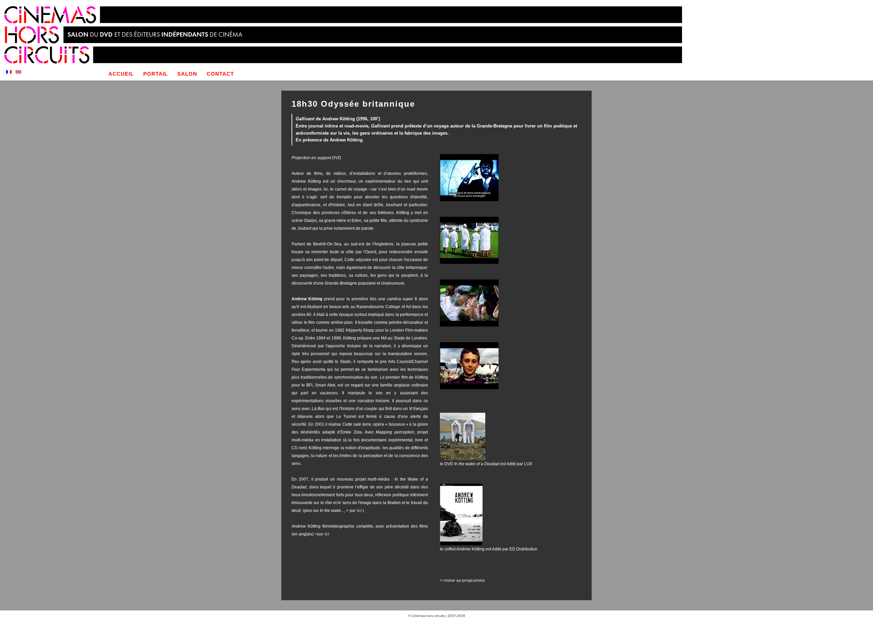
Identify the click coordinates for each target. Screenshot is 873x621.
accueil (121, 74)
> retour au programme (462, 580)
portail (155, 74)
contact (220, 74)
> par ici (354, 510)
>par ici (322, 534)
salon (187, 74)
